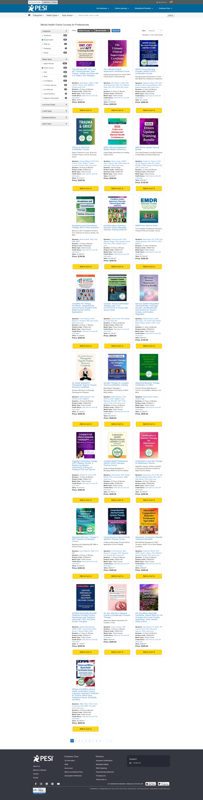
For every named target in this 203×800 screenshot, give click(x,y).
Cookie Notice (154, 789)
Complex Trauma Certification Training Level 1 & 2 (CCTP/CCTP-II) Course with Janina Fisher (116, 306)
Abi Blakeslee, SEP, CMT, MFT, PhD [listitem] (114, 400)
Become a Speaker (39, 770)
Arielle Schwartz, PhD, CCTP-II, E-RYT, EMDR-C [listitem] (83, 398)
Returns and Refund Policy (74, 772)
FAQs (66, 764)
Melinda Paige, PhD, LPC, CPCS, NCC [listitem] (116, 86)
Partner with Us (101, 779)
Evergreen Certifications (104, 760)
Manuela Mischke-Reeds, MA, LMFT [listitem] (148, 477)
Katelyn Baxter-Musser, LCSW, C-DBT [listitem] (148, 322)
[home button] (29, 15)
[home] (38, 8)
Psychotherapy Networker (105, 772)
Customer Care (164, 8)
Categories (37, 15)
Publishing (47, 48)
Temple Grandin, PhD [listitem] (118, 239)
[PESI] (43, 759)
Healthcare (47, 35)
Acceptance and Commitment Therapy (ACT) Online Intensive (85, 226)
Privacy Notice (132, 789)
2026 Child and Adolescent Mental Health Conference (115, 148)
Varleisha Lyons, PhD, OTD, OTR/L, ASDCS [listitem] (117, 242)
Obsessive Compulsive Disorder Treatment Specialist (148, 538)
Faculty (35, 777)
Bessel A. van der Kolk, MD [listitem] (117, 320)
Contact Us (137, 763)
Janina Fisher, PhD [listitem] (117, 319)
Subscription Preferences (73, 776)
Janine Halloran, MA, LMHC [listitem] (113, 163)
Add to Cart (85, 110)
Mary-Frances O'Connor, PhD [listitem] (83, 164)
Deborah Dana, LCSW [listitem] (150, 319)
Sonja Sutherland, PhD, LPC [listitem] (113, 85)
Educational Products (143, 8)
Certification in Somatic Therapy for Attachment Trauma (148, 462)
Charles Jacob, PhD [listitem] (78, 87)
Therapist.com (101, 776)
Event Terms (123, 789)
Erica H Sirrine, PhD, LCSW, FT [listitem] (85, 162)
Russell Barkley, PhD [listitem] (154, 85)
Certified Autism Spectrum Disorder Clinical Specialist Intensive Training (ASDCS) (115, 227)
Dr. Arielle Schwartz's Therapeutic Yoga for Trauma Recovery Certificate (84, 384)
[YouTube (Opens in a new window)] (58, 783)
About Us (36, 766)
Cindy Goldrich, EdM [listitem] (120, 477)
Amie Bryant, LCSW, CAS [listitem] (119, 83)
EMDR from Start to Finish (146, 225)
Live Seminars (101, 8)
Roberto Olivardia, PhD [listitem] (143, 555)
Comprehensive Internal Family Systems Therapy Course (117, 538)
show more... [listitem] (155, 87)
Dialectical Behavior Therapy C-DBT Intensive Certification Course (85, 539)
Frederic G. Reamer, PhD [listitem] (151, 161)
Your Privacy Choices (143, 789)
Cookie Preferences (164, 789)
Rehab (54, 2)
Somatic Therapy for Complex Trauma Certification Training (116, 383)
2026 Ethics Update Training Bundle (147, 148)
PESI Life (47, 44)
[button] (92, 30)
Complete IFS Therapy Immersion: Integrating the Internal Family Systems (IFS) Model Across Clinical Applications (84, 307)
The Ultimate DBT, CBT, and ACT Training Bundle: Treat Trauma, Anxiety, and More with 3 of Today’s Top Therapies (85, 72)
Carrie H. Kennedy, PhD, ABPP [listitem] (85, 705)
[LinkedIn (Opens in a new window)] (46, 783)
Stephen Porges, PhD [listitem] (111, 241)
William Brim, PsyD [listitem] (86, 704)
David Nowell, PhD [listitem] (117, 475)
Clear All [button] (116, 30)
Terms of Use (115, 789)
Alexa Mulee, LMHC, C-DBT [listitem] (89, 83)
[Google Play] (163, 783)
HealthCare (46, 2)
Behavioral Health (35, 2)
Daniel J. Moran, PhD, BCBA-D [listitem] (83, 85)
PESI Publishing (101, 768)
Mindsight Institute (102, 764)
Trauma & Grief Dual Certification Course (80, 148)
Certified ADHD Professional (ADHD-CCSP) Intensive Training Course (116, 463)
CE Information (70, 760)
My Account (69, 768)
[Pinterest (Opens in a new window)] (52, 783)
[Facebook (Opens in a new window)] (35, 783)
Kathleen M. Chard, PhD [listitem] (88, 475)
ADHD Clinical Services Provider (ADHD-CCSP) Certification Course (145, 71)
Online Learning (121, 8)
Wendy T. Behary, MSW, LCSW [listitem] (82, 631)
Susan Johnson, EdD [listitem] (118, 627)
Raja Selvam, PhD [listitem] (141, 479)
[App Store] (150, 783)
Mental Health (48, 40)
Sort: (144, 31)
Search (170, 15)
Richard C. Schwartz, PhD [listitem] (80, 321)
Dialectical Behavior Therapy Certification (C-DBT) (147, 383)
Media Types (52, 15)
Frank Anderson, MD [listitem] (87, 319)
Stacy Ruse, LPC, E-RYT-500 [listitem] (153, 239)
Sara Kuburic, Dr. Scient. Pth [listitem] (152, 627)
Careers (36, 774)
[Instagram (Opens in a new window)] (41, 783)
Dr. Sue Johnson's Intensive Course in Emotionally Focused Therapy (117, 615)
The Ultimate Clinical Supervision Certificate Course (117, 70)
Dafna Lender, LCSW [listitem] (118, 161)
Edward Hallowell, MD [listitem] (142, 87)
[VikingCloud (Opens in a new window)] (39, 791)
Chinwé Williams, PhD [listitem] (87, 161)
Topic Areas (67, 15)
